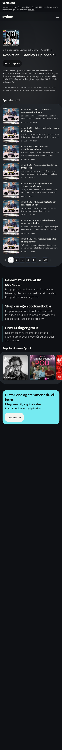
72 (45, 260)
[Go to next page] (51, 260)
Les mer (31, 10)
